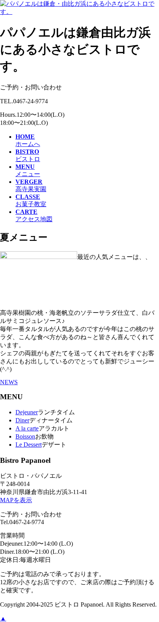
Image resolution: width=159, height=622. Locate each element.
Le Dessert (28, 444)
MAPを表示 (16, 500)
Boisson (25, 436)
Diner (22, 420)
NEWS (9, 382)
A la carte (27, 428)
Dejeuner (26, 412)
